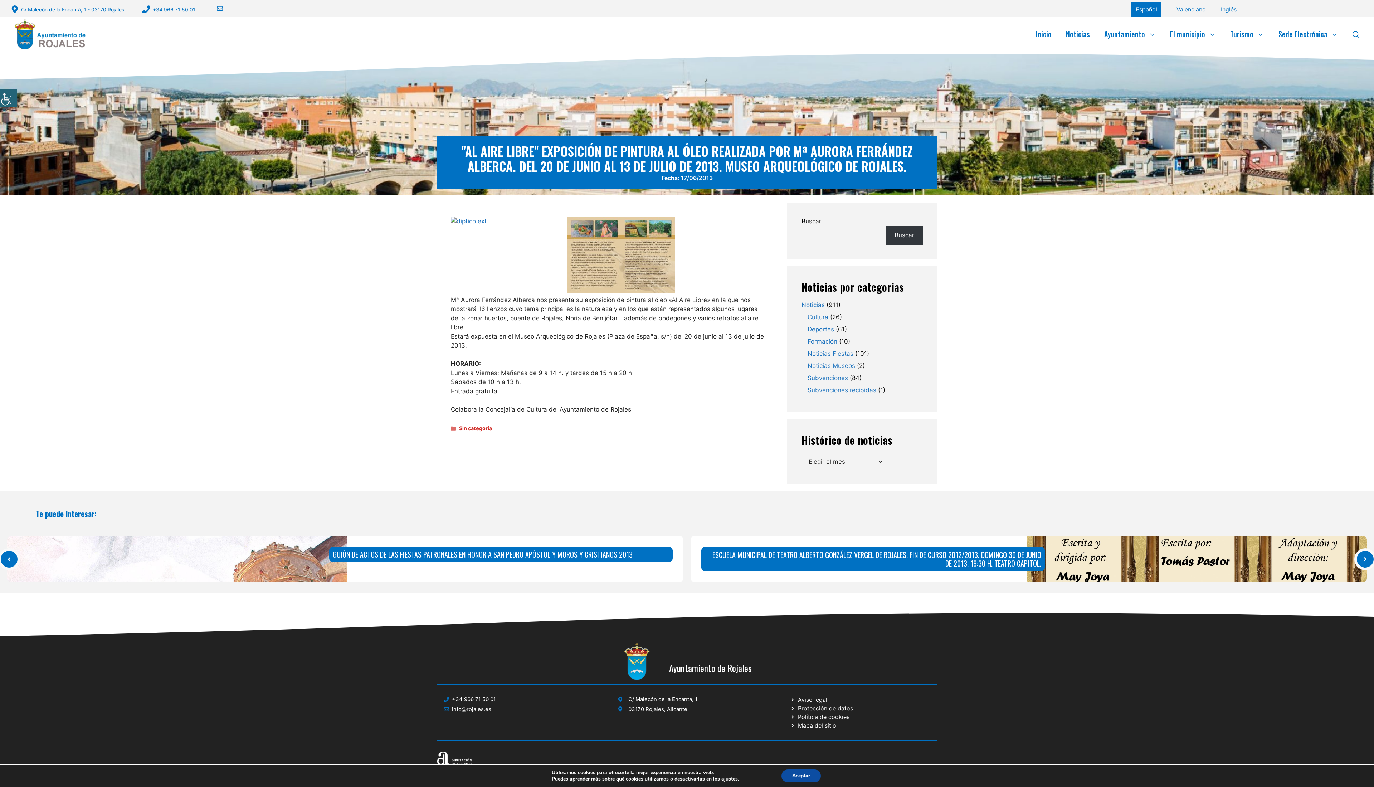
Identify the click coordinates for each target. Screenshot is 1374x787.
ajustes (729, 779)
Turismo (1241, 34)
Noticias (1078, 34)
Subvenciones (828, 378)
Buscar (811, 221)
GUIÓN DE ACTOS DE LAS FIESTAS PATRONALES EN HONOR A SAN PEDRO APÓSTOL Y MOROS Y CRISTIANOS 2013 (483, 554)
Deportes (821, 329)
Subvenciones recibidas (842, 390)
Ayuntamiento (1124, 34)
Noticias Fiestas (830, 353)
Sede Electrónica (1302, 34)
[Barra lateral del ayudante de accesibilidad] (8, 98)
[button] (1356, 34)
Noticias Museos (831, 365)
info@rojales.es (471, 709)
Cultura (818, 317)
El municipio (1187, 34)
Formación (822, 341)
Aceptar (801, 775)
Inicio (1044, 34)
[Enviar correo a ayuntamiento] (215, 8)
